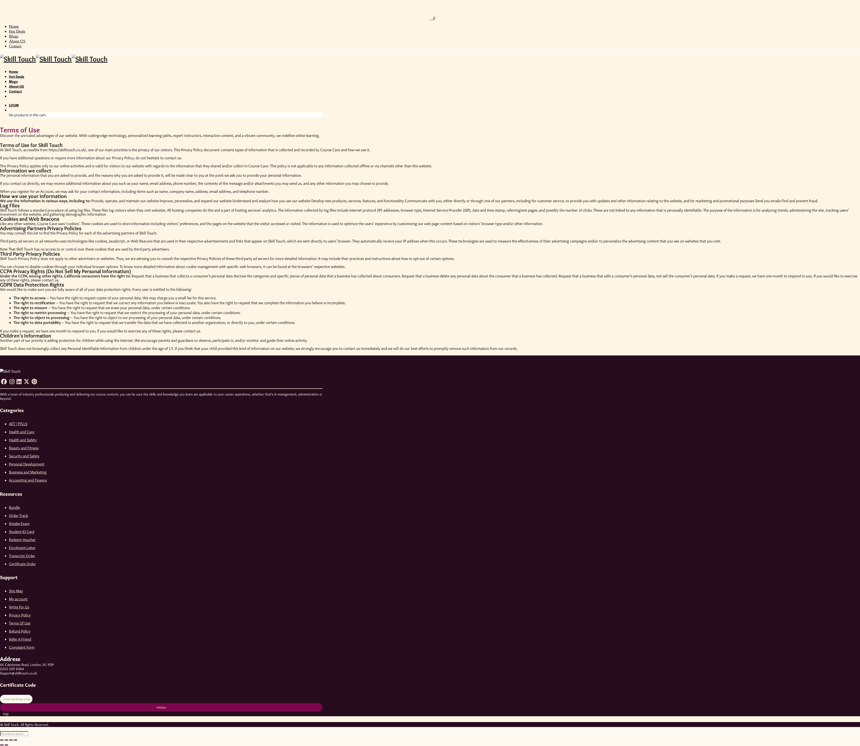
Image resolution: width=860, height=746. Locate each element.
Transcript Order (22, 555)
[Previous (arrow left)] (2, 745)
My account (18, 599)
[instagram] (11, 382)
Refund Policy (19, 631)
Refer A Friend (20, 639)
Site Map (16, 591)
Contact (15, 46)
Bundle (14, 507)
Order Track (18, 515)
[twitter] (26, 382)
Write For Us (19, 607)
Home (14, 26)
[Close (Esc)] (15, 740)
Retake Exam (19, 523)
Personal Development (26, 464)
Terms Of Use (19, 623)
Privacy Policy (20, 615)
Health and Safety (23, 440)
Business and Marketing (28, 472)
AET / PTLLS (18, 423)
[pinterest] (34, 382)
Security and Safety (24, 456)
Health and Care (21, 431)
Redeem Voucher (22, 539)
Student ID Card (21, 531)
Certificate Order (22, 563)
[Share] (11, 740)
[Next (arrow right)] (6, 745)
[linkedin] (19, 382)
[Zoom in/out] (2, 740)
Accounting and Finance (28, 480)
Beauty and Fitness (24, 448)
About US (17, 41)
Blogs (13, 36)
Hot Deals (17, 31)
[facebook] (4, 382)
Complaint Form (21, 647)
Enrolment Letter (22, 547)
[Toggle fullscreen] (6, 740)
